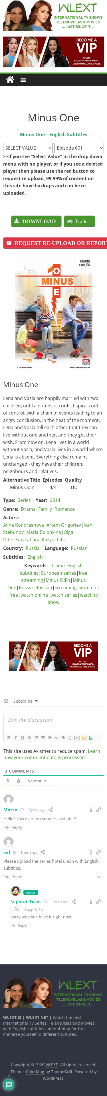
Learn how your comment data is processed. (51, 754)
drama (58, 565)
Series (24, 500)
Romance (64, 509)
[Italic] (15, 737)
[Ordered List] (36, 737)
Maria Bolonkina (43, 532)
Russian (79, 548)
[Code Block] (56, 737)
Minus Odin (58, 580)
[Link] (63, 737)
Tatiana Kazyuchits (45, 539)
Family (45, 509)
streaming (66, 587)
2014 (55, 500)
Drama (28, 509)
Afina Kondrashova (23, 525)
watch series (64, 595)
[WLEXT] (10, 80)
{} (70, 737)
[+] (77, 737)
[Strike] (29, 737)
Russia (33, 548)
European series (58, 573)
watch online (34, 595)
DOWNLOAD (39, 221)
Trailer (82, 221)
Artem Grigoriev (64, 525)
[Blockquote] (49, 737)
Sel (41, 909)
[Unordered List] (42, 737)
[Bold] (8, 737)
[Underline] (22, 737)
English (35, 557)
